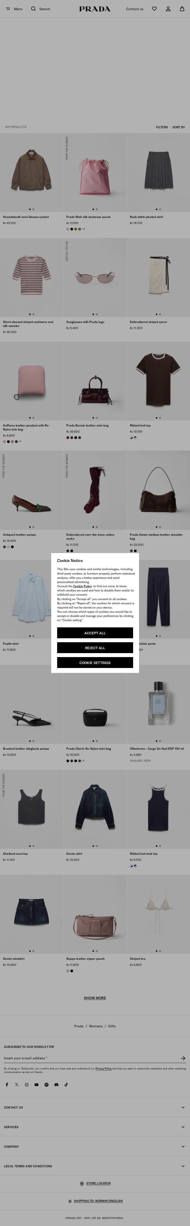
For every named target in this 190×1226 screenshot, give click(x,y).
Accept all (95, 633)
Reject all (95, 648)
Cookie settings (95, 663)
